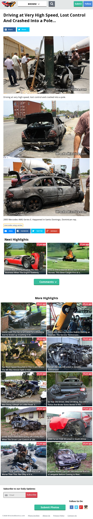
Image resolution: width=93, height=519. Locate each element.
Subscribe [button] (31, 494)
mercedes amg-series (13, 225)
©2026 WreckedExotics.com (13, 516)
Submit (78, 3)
